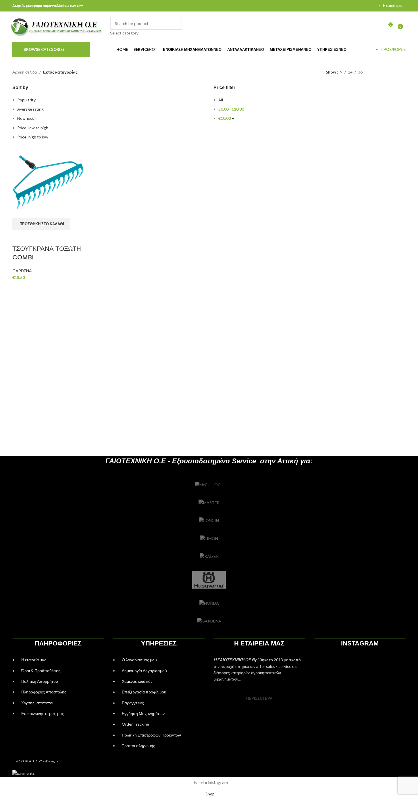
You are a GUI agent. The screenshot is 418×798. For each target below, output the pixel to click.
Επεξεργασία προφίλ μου (144, 691)
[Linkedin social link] (362, 5)
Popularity (26, 99)
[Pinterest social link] (355, 5)
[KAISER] (209, 556)
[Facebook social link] (348, 5)
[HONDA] (209, 603)
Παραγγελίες (133, 702)
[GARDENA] (209, 621)
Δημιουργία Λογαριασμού (144, 670)
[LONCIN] (209, 520)
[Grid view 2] (385, 72)
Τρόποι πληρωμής (138, 745)
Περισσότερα (259, 698)
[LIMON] (209, 539)
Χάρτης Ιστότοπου (38, 702)
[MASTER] (209, 503)
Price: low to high (32, 127)
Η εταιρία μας (393, 5)
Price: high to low (32, 136)
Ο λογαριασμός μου (139, 659)
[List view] (376, 72)
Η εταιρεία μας (33, 659)
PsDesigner (51, 761)
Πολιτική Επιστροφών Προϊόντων (151, 735)
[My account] (377, 26)
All (220, 99)
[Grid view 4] (403, 72)
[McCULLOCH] (209, 485)
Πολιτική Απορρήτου (39, 681)
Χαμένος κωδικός (137, 681)
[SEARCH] (175, 26)
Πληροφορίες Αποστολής (43, 691)
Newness (25, 118)
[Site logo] (56, 26)
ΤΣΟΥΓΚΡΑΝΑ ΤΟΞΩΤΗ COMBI (46, 253)
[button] (41, 224)
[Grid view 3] (394, 72)
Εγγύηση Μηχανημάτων (143, 713)
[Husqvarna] (209, 580)
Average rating (30, 109)
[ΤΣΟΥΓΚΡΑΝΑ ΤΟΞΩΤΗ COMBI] (48, 181)
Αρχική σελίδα (24, 72)
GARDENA (22, 270)
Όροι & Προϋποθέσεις (41, 670)
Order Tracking (135, 724)
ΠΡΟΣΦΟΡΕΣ (393, 49)
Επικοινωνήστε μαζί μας (42, 713)
